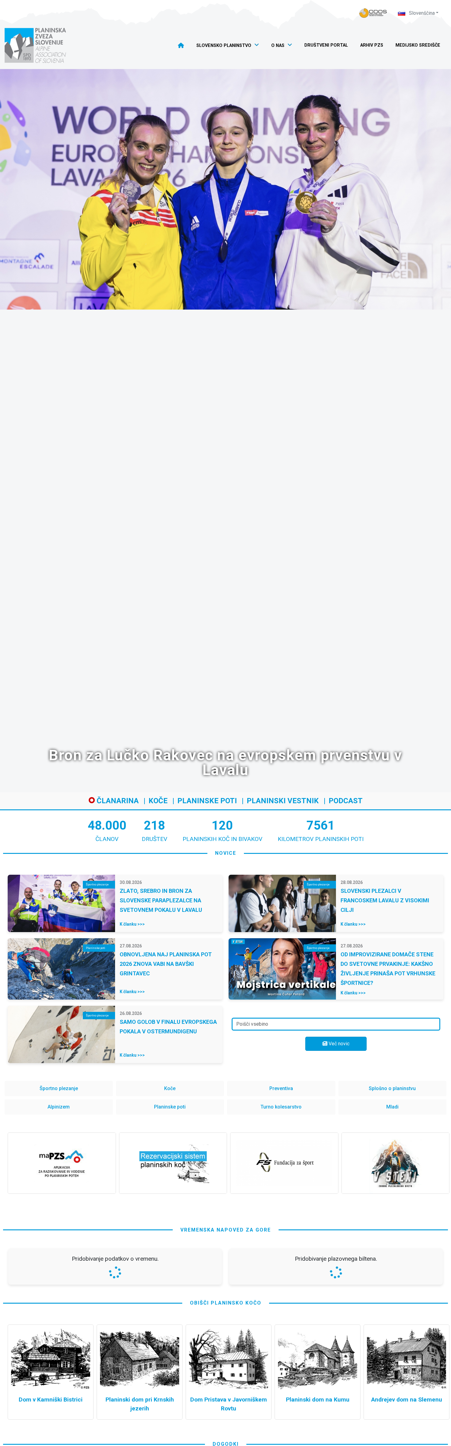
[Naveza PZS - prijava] (373, 13)
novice (225, 853)
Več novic (338, 1044)
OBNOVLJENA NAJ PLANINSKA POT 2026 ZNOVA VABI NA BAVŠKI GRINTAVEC (166, 964)
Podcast (346, 800)
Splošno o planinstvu (392, 1088)
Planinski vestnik (283, 800)
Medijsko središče (417, 45)
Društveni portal (326, 45)
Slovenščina (421, 13)
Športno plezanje (59, 1088)
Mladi (392, 1107)
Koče (158, 800)
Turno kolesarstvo (281, 1107)
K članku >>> (132, 924)
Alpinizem (59, 1107)
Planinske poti (207, 800)
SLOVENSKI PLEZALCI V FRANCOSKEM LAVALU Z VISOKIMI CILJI (385, 900)
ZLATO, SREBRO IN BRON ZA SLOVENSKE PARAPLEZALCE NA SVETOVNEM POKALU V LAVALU (161, 900)
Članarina (117, 800)
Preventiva (281, 1088)
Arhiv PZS (371, 45)
